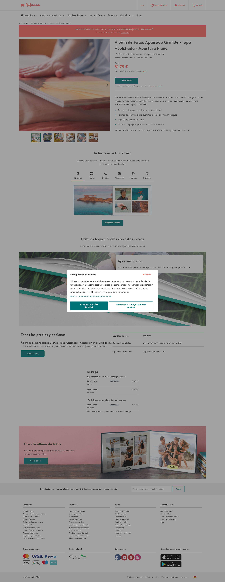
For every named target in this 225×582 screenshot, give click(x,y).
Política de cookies (79, 296)
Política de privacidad (100, 296)
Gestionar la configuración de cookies (131, 305)
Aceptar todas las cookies (89, 305)
